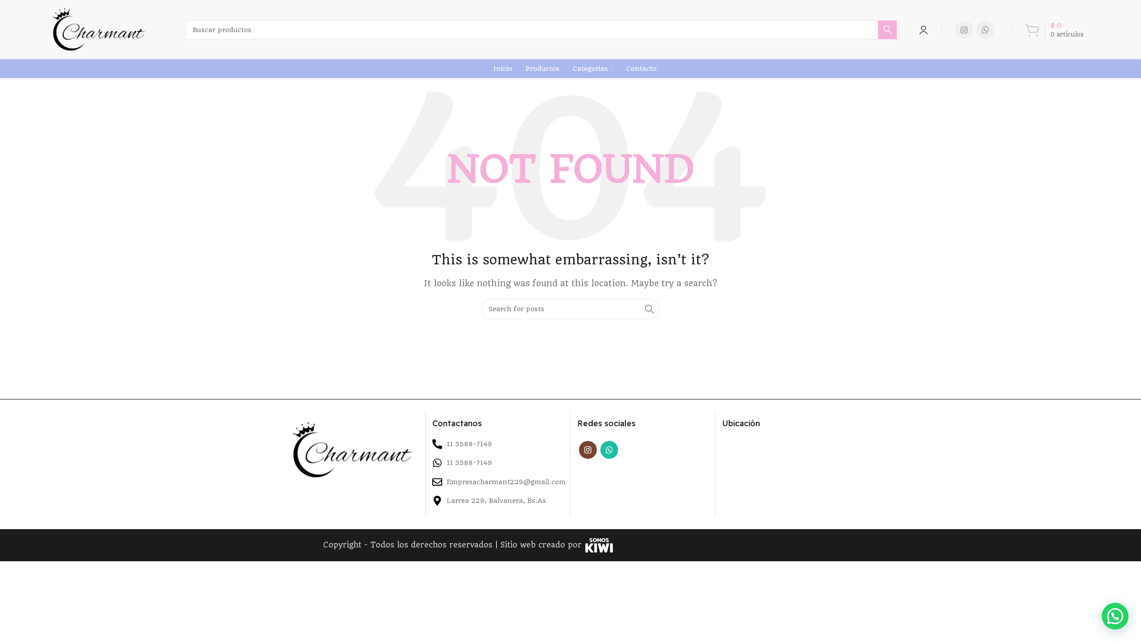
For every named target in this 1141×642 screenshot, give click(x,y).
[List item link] (497, 463)
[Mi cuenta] (923, 30)
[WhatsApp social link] (985, 30)
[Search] (887, 30)
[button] (1115, 616)
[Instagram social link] (964, 30)
